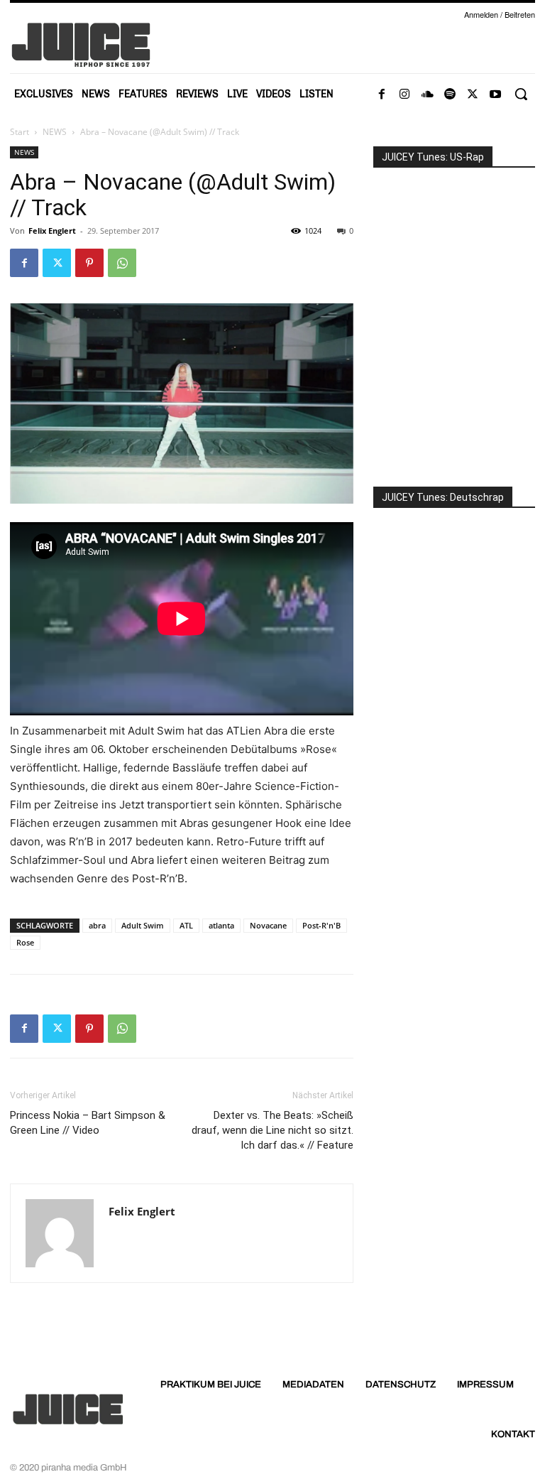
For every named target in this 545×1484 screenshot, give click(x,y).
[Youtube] (495, 94)
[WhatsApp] (122, 263)
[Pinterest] (89, 263)
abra (97, 925)
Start (19, 132)
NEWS (55, 132)
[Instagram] (404, 94)
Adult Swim (142, 925)
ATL (186, 925)
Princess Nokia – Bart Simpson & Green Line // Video (87, 1123)
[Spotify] (450, 94)
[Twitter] (472, 94)
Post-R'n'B (321, 925)
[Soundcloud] (427, 94)
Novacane (268, 925)
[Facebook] (381, 94)
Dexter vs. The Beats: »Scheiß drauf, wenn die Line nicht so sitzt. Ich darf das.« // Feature (272, 1130)
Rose (25, 942)
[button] (521, 94)
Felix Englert (52, 230)
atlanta (221, 925)
